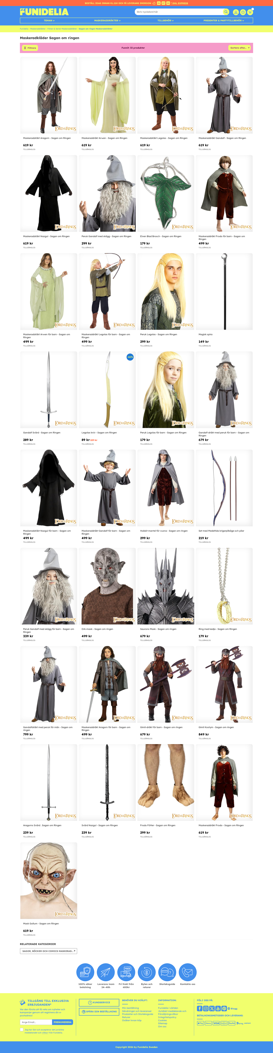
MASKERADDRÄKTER (106, 20)
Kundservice (101, 1002)
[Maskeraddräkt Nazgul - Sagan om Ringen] (48, 193)
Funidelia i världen (168, 1008)
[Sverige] (199, 1009)
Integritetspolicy (167, 1017)
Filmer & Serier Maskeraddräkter (62, 29)
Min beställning (130, 1008)
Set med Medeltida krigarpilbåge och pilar (221, 530)
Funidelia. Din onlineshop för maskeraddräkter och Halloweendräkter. (44, 11)
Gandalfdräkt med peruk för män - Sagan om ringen (48, 729)
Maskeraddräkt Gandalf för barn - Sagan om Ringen (106, 532)
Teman (48, 20)
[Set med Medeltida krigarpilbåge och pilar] (224, 488)
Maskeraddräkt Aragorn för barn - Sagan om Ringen (106, 729)
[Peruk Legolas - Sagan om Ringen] (165, 291)
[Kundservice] (243, 12)
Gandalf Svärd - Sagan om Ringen (41, 432)
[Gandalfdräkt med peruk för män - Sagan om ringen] (48, 684)
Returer (126, 1017)
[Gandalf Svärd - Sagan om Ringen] (48, 389)
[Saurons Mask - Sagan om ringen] (165, 586)
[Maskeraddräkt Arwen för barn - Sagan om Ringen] (48, 291)
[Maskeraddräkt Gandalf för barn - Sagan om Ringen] (107, 488)
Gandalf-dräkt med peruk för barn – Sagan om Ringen (224, 434)
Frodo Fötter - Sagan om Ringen (157, 825)
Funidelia (24, 29)
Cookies (162, 1020)
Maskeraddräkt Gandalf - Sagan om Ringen (222, 138)
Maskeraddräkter (38, 29)
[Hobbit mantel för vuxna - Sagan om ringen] (165, 488)
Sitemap (162, 1023)
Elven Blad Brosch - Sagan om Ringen (160, 236)
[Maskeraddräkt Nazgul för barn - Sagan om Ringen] (48, 488)
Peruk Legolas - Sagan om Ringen (158, 334)
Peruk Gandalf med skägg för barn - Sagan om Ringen (48, 630)
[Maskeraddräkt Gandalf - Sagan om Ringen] (224, 95)
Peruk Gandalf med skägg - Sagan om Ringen (106, 236)
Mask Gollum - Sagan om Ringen (41, 923)
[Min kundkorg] (250, 12)
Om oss (162, 1026)
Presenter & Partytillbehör (223, 20)
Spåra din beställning (101, 1011)
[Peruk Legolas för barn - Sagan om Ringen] (165, 389)
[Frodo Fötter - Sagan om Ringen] (165, 782)
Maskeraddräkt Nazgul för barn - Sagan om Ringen (47, 532)
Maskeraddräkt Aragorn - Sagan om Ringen (47, 138)
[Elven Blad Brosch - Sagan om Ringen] (165, 193)
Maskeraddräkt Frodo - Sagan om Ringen (221, 825)
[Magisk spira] (224, 291)
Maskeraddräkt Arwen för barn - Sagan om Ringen (46, 336)
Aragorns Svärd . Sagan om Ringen (42, 825)
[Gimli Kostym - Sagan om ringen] (224, 684)
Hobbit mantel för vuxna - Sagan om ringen (164, 530)
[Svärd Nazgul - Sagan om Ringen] (107, 782)
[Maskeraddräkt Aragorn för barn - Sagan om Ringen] (107, 684)
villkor (45, 1032)
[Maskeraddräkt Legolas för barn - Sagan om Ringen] (107, 291)
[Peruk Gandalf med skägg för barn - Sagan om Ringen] (48, 586)
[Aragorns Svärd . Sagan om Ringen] (48, 782)
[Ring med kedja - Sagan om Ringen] (224, 586)
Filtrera (32, 47)
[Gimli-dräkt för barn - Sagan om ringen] (165, 684)
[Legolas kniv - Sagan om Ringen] (107, 389)
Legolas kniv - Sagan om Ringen (99, 432)
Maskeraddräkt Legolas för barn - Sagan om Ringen (106, 336)
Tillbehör (164, 20)
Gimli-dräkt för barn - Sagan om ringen (161, 727)
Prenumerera (62, 1022)
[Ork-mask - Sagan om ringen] (107, 586)
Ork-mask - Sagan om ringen (97, 629)
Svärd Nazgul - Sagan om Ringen (100, 825)
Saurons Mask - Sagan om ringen (158, 629)
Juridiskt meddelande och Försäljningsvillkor (172, 1013)
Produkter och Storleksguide (137, 1014)
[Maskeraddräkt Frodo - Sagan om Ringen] (224, 782)
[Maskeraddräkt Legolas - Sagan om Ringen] (165, 95)
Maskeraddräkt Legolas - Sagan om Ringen (164, 138)
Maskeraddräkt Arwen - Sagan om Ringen (104, 138)
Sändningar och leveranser (137, 1011)
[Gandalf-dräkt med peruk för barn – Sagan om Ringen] (224, 389)
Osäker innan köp (131, 1020)
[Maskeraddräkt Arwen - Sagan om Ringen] (107, 95)
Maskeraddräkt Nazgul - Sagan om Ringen (46, 236)
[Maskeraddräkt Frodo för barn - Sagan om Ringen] (224, 193)
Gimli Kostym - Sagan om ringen (216, 727)
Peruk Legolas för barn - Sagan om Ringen (163, 432)
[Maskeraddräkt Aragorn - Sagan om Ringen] (48, 95)
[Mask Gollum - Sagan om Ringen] (48, 880)
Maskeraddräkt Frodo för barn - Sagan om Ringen (222, 238)
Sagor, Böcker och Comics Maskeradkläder (49, 951)
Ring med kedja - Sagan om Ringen (218, 629)
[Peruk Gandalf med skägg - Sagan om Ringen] (107, 193)
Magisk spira (205, 334)
